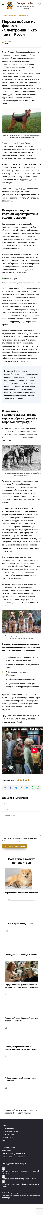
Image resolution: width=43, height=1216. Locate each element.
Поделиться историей (10, 1131)
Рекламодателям (8, 1148)
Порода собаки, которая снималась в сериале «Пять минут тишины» (21, 1111)
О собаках (12, 15)
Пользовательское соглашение (14, 1157)
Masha (35, 1171)
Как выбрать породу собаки (20, 924)
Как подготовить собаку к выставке (21, 955)
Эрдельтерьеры (8, 224)
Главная (5, 15)
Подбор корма (7, 1138)
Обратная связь (8, 1128)
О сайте (5, 1125)
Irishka (17, 1179)
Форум (4, 1141)
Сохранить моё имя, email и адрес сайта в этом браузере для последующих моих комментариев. (21, 840)
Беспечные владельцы (11, 1184)
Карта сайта (6, 1151)
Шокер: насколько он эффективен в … (16, 1171)
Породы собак (25, 3)
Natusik (24, 1184)
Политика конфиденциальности (14, 1154)
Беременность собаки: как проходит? (21, 893)
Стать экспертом (8, 1134)
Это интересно (23, 15)
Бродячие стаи (7, 1179)
